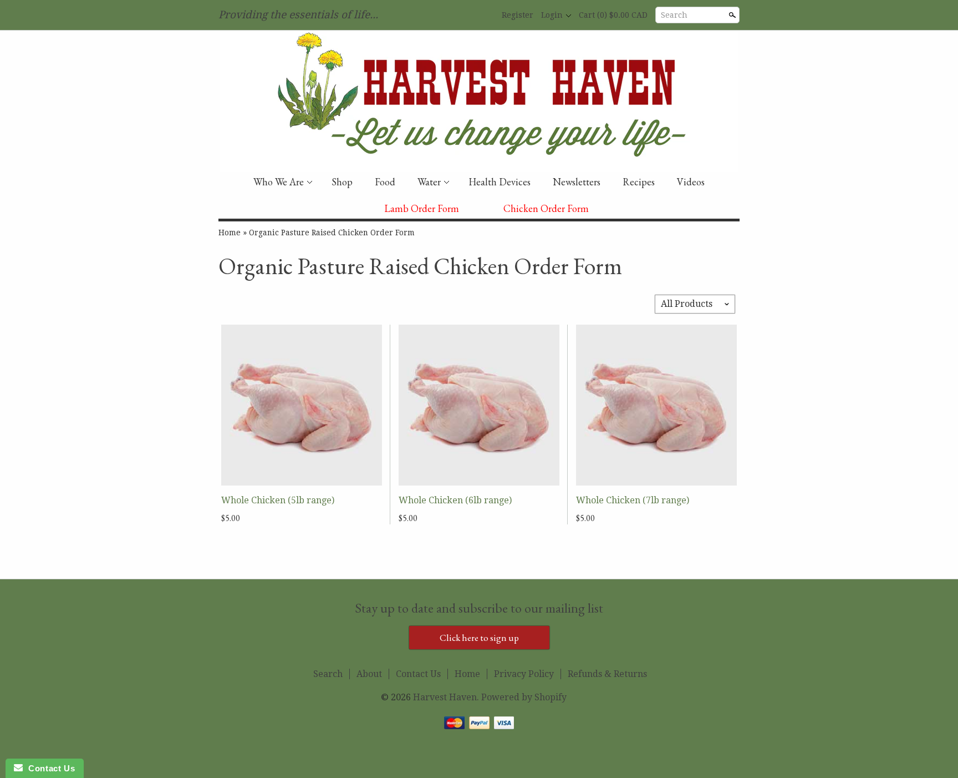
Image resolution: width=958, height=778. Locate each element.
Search (674, 15)
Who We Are (278, 181)
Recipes (639, 181)
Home (229, 232)
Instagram (485, 15)
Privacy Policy (524, 674)
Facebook (447, 15)
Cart (613, 15)
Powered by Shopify (524, 697)
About (369, 674)
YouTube (466, 15)
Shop (342, 181)
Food (385, 181)
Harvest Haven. (447, 697)
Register (517, 15)
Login (552, 15)
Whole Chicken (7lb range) (632, 500)
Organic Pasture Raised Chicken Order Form (332, 232)
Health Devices (499, 181)
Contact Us (418, 674)
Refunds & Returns (607, 674)
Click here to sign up (479, 638)
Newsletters (576, 181)
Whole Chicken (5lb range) (277, 500)
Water (429, 181)
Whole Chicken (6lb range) (455, 500)
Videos (691, 181)
